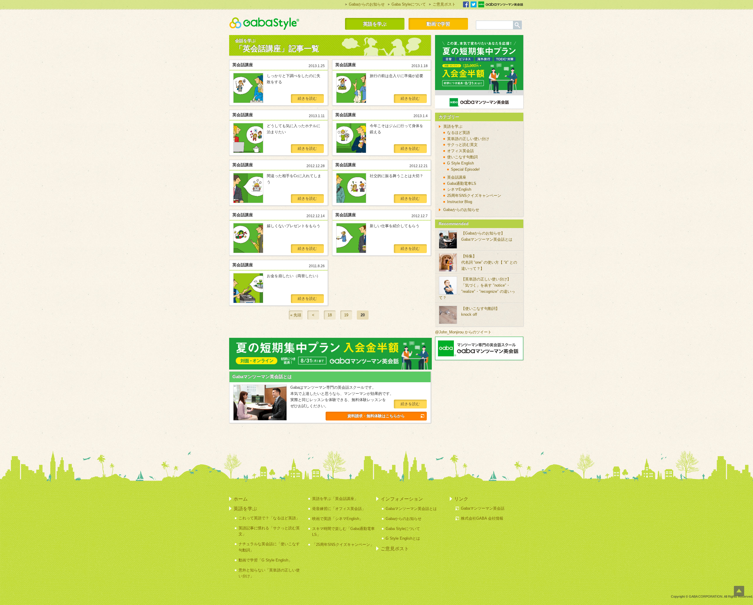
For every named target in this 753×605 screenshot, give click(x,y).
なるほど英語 (458, 132)
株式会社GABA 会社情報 (482, 518)
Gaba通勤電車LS (461, 183)
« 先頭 (295, 315)
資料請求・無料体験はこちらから (376, 416)
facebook (466, 4)
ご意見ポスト (444, 4)
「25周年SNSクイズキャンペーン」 (343, 544)
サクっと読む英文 (462, 144)
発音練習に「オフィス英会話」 (339, 508)
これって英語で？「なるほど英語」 (269, 518)
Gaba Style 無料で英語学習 (264, 23)
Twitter (474, 4)
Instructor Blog (459, 202)
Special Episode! (465, 169)
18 (330, 315)
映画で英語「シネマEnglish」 (337, 518)
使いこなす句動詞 (462, 157)
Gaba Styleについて (409, 4)
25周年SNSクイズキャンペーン (474, 195)
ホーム (241, 498)
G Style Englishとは (403, 538)
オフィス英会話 (460, 151)
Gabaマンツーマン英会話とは (262, 376)
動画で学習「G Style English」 (265, 560)
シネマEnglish (459, 189)
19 (346, 315)
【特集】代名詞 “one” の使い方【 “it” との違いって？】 (489, 262)
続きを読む (307, 98)
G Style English (460, 163)
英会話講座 (456, 177)
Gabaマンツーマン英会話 (500, 4)
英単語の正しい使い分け (468, 139)
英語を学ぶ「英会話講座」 (335, 498)
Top (739, 591)
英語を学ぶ (375, 23)
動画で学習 (438, 23)
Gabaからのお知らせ (367, 4)
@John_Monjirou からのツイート (463, 332)
